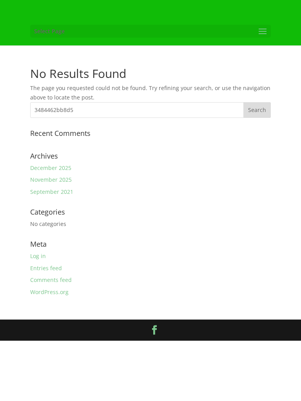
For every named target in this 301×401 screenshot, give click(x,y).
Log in (38, 256)
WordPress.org (49, 292)
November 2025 (51, 179)
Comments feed (51, 280)
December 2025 (50, 168)
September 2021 (51, 191)
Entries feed (46, 268)
